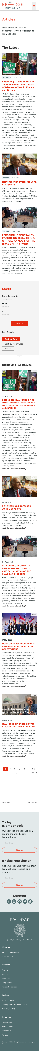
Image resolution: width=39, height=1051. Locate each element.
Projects (5, 995)
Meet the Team (8, 956)
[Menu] (34, 6)
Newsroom (6, 1017)
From (4, 303)
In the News (7, 1022)
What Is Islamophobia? (11, 952)
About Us (6, 947)
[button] (19, 850)
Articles (5, 974)
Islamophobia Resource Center (14, 1004)
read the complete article (13, 468)
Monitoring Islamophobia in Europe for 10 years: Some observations (18, 646)
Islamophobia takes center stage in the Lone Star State (18, 725)
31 (16, 773)
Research (6, 965)
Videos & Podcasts (9, 987)
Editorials (6, 978)
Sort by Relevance (14, 344)
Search (19, 323)
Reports (5, 970)
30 (33, 769)
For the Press (7, 1026)
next (32, 772)
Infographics (7, 983)
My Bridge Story (8, 1009)
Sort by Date (11, 339)
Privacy (5, 1035)
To (3, 311)
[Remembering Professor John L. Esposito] (19, 164)
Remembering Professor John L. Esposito (16, 507)
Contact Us (6, 1031)
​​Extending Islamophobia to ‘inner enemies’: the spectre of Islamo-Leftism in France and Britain (18, 404)
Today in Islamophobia (11, 1000)
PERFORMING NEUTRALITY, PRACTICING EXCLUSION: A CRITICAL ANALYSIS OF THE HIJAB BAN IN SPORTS (16, 570)
